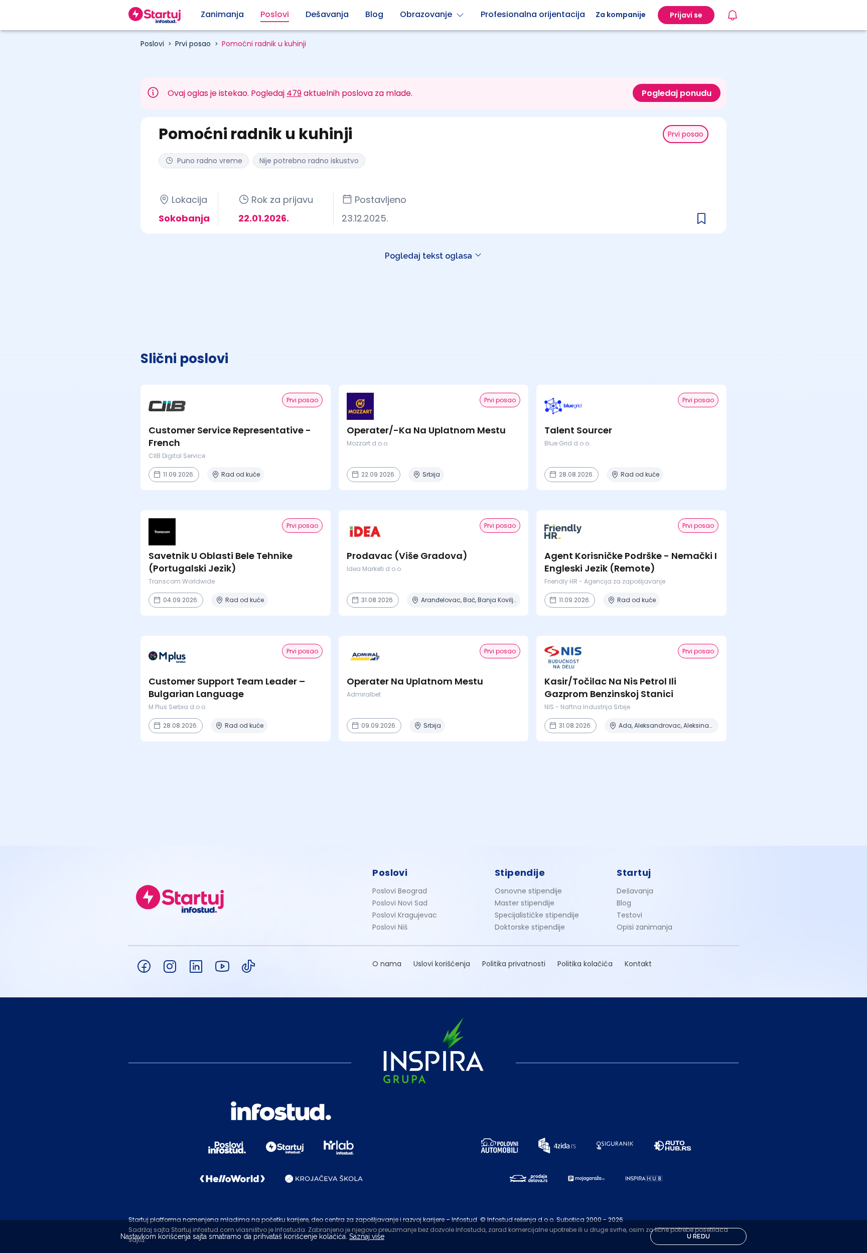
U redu (698, 1236)
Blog (624, 903)
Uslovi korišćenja (441, 964)
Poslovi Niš (389, 927)
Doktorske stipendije (530, 927)
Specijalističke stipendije (537, 915)
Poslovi (152, 44)
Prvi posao (193, 44)
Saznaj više (366, 1236)
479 (294, 93)
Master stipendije (524, 903)
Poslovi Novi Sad (399, 903)
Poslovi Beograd (399, 891)
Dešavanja (635, 891)
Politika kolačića (585, 964)
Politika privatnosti (513, 964)
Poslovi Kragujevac (404, 915)
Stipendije (520, 872)
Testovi (629, 915)
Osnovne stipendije (528, 891)
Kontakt (638, 964)
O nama (386, 964)
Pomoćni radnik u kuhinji (264, 44)
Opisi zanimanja (644, 927)
